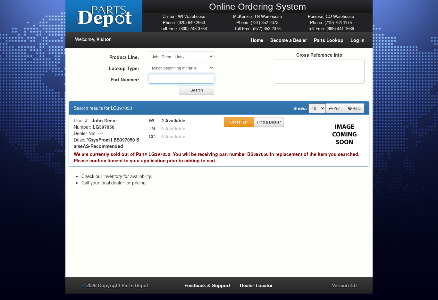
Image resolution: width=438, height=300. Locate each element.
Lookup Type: (124, 68)
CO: (153, 136)
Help (356, 108)
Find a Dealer (269, 122)
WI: (152, 120)
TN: (152, 128)
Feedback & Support (207, 285)
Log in (357, 40)
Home (257, 40)
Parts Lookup (328, 40)
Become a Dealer (288, 40)
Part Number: (125, 79)
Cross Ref (239, 122)
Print (337, 108)
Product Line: (124, 57)
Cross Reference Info (319, 55)
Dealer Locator (256, 285)
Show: (300, 108)
